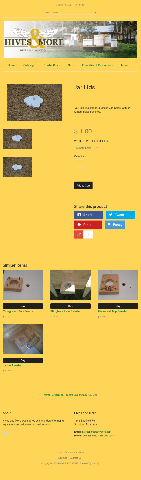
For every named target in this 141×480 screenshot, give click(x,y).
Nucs (71, 65)
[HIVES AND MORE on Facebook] (5, 433)
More (124, 65)
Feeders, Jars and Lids (76, 394)
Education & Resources (97, 65)
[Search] (95, 12)
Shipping (62, 457)
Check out (80, 4)
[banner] (70, 39)
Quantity (79, 156)
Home (11, 65)
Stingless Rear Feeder (65, 311)
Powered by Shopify (89, 463)
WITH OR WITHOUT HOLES (91, 141)
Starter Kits (51, 65)
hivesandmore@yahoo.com (96, 431)
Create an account (74, 452)
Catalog (28, 65)
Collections (57, 394)
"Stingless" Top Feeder (19, 311)
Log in (58, 452)
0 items (64, 4)
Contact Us (76, 457)
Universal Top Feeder (113, 311)
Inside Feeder (12, 365)
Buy (23, 306)
